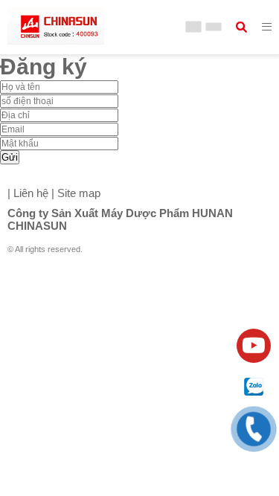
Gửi (9, 157)
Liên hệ (29, 193)
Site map (78, 193)
